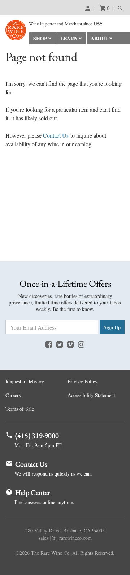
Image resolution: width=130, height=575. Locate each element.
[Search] (118, 8)
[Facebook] (48, 344)
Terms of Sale (19, 408)
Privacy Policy (83, 381)
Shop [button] (40, 38)
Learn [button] (69, 38)
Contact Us (56, 135)
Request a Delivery (24, 381)
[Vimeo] (70, 344)
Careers (13, 395)
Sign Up (112, 327)
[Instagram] (81, 344)
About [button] (99, 38)
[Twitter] (59, 344)
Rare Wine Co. (15, 30)
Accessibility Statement (91, 395)
